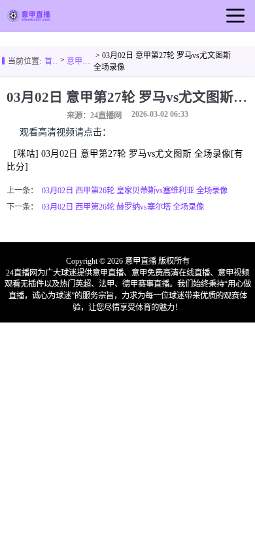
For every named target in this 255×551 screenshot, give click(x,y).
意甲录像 (80, 61)
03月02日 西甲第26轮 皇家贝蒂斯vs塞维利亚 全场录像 (135, 190)
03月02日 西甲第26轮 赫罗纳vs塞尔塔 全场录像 (123, 207)
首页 (51, 61)
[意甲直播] (28, 18)
